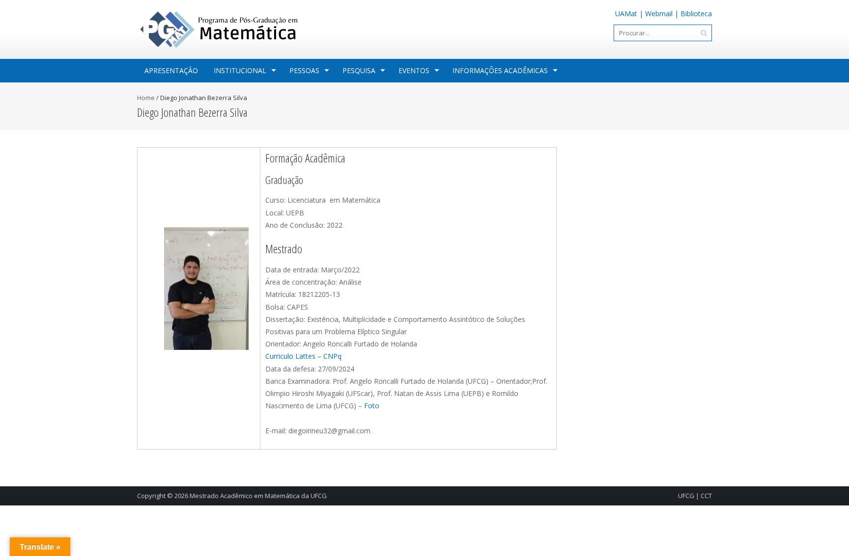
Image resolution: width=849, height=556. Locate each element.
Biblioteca (696, 13)
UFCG (686, 495)
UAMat (626, 13)
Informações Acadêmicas (500, 70)
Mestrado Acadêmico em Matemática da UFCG (258, 495)
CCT (706, 495)
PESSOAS (304, 70)
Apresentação (171, 70)
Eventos (413, 70)
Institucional (240, 70)
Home (146, 97)
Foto (371, 405)
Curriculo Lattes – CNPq (303, 356)
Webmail (659, 13)
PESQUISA (358, 70)
